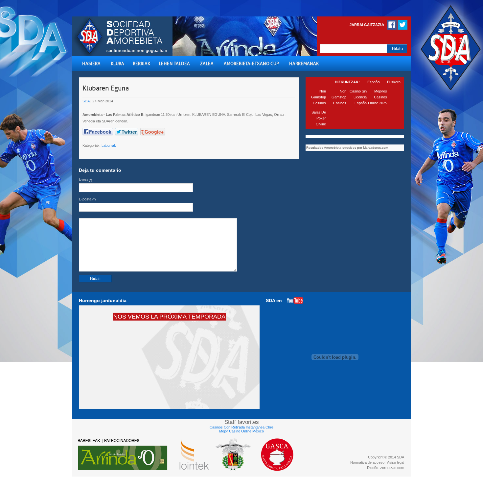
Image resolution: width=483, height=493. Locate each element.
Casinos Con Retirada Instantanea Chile (241, 427)
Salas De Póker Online (318, 118)
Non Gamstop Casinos (318, 97)
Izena (85, 180)
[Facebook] (392, 28)
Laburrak (109, 145)
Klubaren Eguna (105, 88)
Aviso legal (395, 462)
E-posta (87, 199)
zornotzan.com (392, 468)
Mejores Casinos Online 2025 (377, 97)
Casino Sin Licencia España (358, 97)
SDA (85, 101)
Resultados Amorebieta (323, 147)
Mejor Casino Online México (241, 431)
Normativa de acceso (367, 462)
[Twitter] (402, 28)
